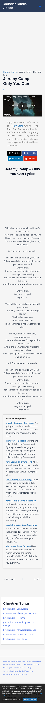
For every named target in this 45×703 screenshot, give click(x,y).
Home (6, 72)
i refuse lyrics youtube (33, 661)
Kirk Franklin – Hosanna (14, 617)
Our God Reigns (27, 668)
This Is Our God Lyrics (20, 674)
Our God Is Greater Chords (11, 664)
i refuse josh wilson (9, 661)
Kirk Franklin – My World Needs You (19, 630)
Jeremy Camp (16, 125)
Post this (16, 153)
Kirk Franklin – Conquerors (15, 608)
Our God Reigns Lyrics (26, 671)
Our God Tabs (7, 674)
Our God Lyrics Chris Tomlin (12, 668)
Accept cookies (30, 699)
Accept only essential (11, 699)
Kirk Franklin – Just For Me (15, 639)
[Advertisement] (22, 35)
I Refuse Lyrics (20, 661)
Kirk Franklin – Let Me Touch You (18, 634)
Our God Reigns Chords (10, 671)
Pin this (31, 158)
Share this (31, 153)
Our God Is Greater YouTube (30, 664)
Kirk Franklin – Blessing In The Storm (20, 613)
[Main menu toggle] (39, 6)
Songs (14, 72)
